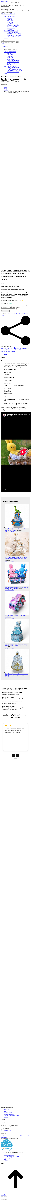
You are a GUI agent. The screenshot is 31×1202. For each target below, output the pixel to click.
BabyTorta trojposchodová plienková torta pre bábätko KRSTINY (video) (16, 674)
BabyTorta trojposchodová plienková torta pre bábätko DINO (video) (16, 529)
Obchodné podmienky (9, 1114)
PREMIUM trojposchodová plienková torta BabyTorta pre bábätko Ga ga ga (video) (16, 558)
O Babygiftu (7, 1110)
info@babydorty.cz (7, 1130)
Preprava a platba (8, 1112)
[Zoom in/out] (6, 1199)
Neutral (26, 313)
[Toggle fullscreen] (4, 1199)
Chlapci (8, 313)
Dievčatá (21, 313)
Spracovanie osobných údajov (11, 1115)
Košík (2, 46)
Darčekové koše (14, 313)
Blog (5, 1111)
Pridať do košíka (5, 311)
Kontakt (6, 1117)
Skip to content (4, 1)
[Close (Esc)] (1, 1199)
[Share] (2, 1199)
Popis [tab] (5, 354)
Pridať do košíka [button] (9, 531)
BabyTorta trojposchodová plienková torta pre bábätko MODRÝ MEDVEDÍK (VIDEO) (16, 644)
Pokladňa (6, 46)
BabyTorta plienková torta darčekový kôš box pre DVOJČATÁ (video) (16, 587)
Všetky (2, 315)
